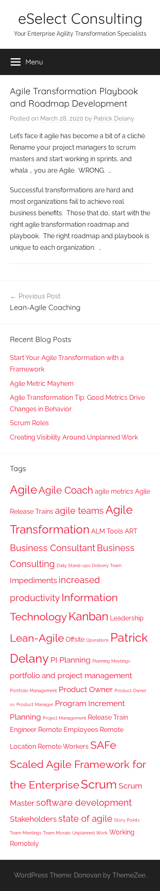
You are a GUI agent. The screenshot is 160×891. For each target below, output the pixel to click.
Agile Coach (66, 490)
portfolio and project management (71, 675)
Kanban (88, 616)
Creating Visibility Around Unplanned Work (74, 437)
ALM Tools (107, 531)
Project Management (64, 718)
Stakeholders (33, 819)
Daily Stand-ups (73, 565)
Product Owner (86, 689)
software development (84, 802)
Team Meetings (25, 832)
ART (131, 531)
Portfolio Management (33, 690)
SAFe (103, 744)
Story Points (126, 820)
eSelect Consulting (80, 18)
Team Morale (57, 832)
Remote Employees (68, 730)
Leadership (127, 618)
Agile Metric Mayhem (42, 383)
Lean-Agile (37, 637)
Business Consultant (52, 547)
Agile (23, 490)
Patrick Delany (114, 118)
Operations (97, 640)
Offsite (75, 639)
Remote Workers (63, 746)
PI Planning (70, 660)
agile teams (79, 510)
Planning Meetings (111, 661)
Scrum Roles (29, 423)
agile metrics (114, 491)
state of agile (85, 818)
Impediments (33, 580)
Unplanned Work (89, 832)
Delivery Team (106, 565)
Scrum (99, 784)
